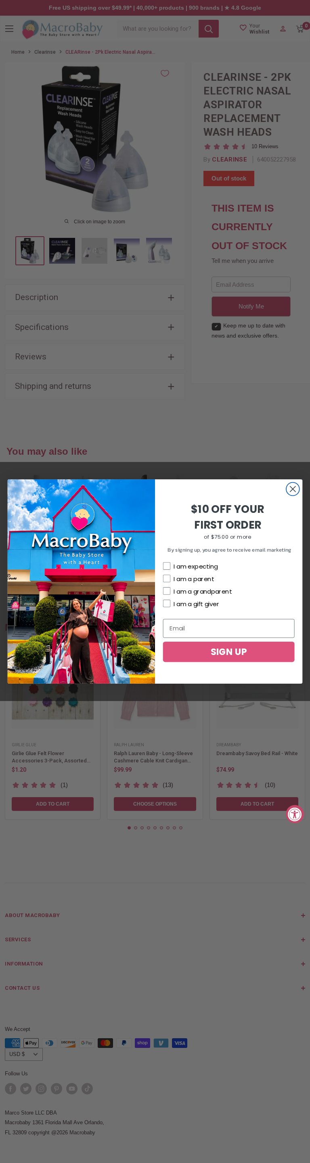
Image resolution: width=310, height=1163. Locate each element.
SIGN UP (229, 651)
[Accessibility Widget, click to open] (295, 814)
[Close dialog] (293, 489)
